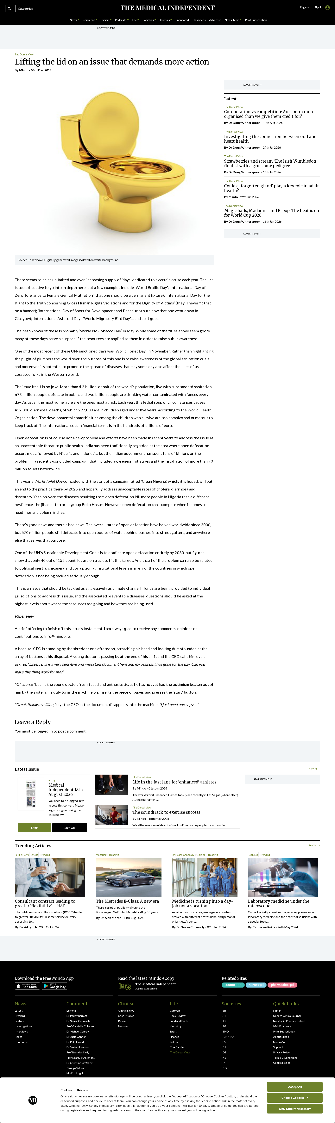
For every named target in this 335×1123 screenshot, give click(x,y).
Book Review (178, 1015)
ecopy (51, 780)
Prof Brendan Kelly (77, 1052)
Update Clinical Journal (287, 1015)
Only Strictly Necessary (295, 1108)
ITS (224, 1021)
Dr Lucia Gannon (76, 1036)
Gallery (174, 1042)
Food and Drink (179, 1021)
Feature (123, 1026)
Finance (174, 1036)
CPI (224, 1015)
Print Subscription (284, 1031)
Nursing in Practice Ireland (289, 1021)
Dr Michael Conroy (77, 1031)
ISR (224, 1010)
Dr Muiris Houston (77, 1047)
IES (224, 1042)
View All (313, 768)
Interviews (21, 1031)
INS (224, 1057)
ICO (224, 1068)
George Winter (75, 1068)
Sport (173, 1031)
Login (34, 827)
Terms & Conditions (285, 1057)
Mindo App (279, 1042)
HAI (224, 1062)
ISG (224, 1026)
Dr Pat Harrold (75, 1042)
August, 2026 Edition (146, 988)
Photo (18, 1036)
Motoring (101, 854)
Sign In (277, 1010)
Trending (45, 854)
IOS (224, 1052)
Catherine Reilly (263, 927)
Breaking (20, 1015)
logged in (44, 731)
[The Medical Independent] (167, 8)
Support (278, 1047)
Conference (22, 1042)
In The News (22, 854)
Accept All (295, 1086)
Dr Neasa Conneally (183, 854)
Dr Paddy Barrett (76, 1015)
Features (253, 854)
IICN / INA (228, 1036)
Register (305, 7)
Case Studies (126, 1015)
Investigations (23, 1026)
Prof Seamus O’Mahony (80, 1057)
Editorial (71, 1010)
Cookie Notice (281, 1062)
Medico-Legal (74, 1073)
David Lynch (28, 927)
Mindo (23, 70)
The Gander (177, 1047)
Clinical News (126, 1010)
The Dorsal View (24, 54)
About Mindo (281, 1036)
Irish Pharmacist (283, 1026)
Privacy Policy (281, 1052)
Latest (34, 854)
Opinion (200, 854)
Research (124, 1021)
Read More (314, 845)
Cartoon (175, 1010)
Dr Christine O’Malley (79, 1062)
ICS (224, 1047)
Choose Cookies (292, 1097)
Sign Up (70, 827)
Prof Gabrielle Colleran (80, 1026)
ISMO (225, 1031)
